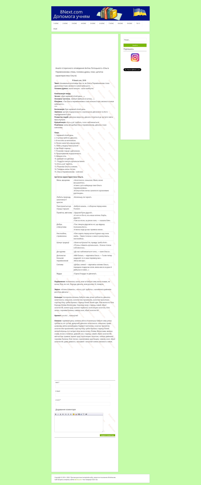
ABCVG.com (78, 480)
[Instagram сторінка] (135, 57)
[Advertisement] (84, 51)
